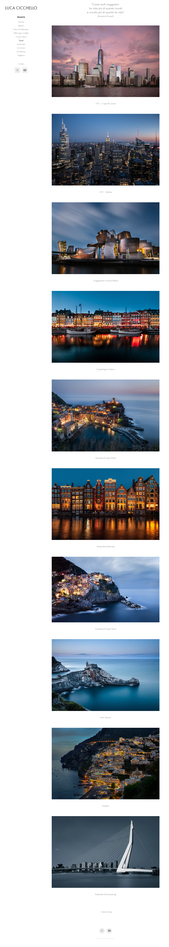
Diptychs (21, 25)
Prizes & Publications (21, 29)
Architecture (21, 51)
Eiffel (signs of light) (21, 33)
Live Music (21, 48)
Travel (21, 40)
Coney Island (21, 37)
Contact (21, 64)
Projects (21, 17)
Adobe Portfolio (110, 938)
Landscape (21, 44)
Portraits (21, 22)
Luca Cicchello (21, 8)
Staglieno (21, 55)
